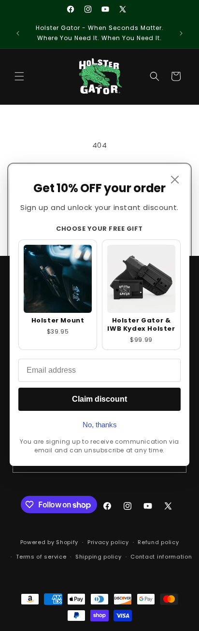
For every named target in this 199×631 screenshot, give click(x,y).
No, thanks (100, 425)
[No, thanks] (175, 179)
